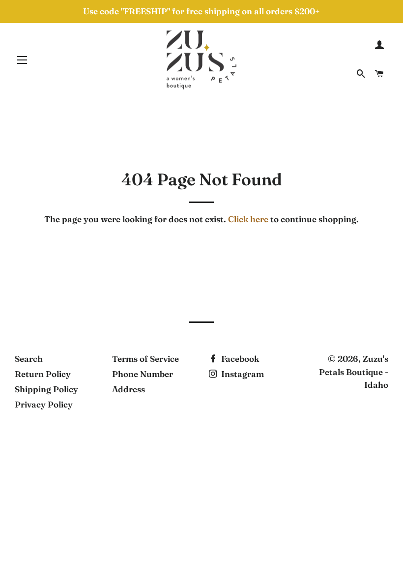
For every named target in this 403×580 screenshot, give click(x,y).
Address (128, 389)
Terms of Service (145, 358)
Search (29, 358)
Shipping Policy (46, 389)
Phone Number (142, 374)
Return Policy (43, 374)
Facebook (239, 358)
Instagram (241, 374)
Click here (248, 219)
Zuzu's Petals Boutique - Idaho (353, 371)
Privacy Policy (44, 404)
